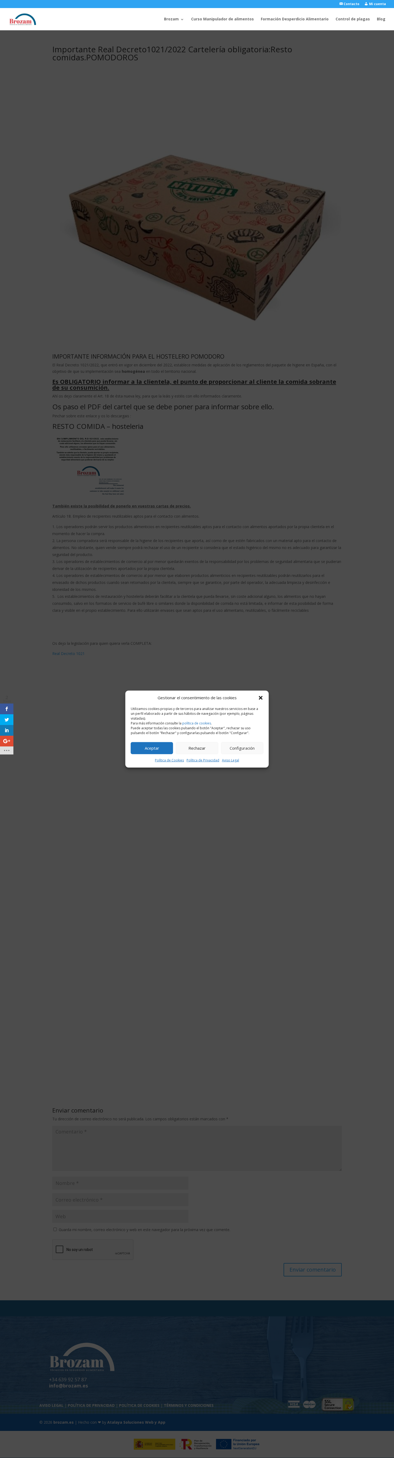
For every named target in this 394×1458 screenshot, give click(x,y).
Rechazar (197, 748)
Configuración (242, 748)
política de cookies (196, 723)
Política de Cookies (169, 760)
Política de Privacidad (203, 760)
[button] (260, 698)
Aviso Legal (230, 760)
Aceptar (152, 748)
